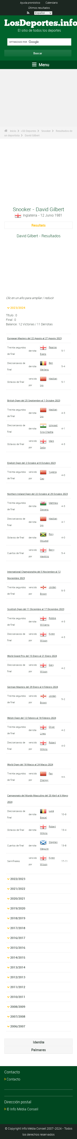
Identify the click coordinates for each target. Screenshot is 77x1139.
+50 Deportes (28, 131)
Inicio (13, 131)
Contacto (13, 1079)
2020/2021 (17, 898)
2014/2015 (17, 957)
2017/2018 (17, 928)
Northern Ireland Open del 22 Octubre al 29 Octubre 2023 (37, 493)
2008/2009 (17, 1007)
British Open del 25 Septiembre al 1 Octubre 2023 (33, 400)
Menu (43, 65)
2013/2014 (17, 967)
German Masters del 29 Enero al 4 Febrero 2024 (32, 686)
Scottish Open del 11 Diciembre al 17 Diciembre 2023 (35, 609)
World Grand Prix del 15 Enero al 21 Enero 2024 (32, 655)
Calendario (52, 2)
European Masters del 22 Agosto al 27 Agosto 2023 (34, 338)
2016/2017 (17, 938)
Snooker (46, 131)
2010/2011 (17, 997)
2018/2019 (17, 918)
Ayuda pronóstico (30, 2)
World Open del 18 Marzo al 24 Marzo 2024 (30, 764)
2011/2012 (17, 987)
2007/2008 (17, 1016)
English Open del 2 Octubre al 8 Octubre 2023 (31, 462)
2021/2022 (17, 889)
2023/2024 (17, 308)
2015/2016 (17, 948)
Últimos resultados (39, 7)
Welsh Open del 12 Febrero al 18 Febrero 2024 (31, 717)
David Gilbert (32, 135)
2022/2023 (17, 879)
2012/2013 (17, 977)
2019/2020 (17, 908)
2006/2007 (17, 1026)
